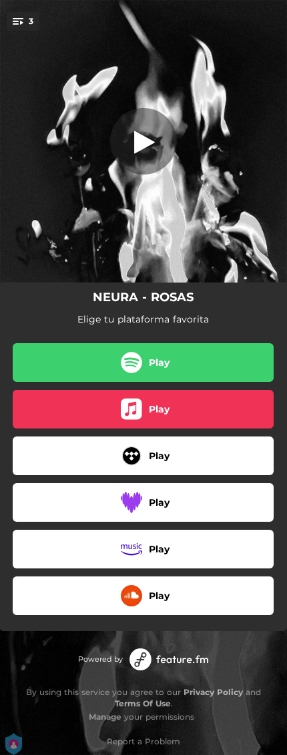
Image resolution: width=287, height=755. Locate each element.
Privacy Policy (213, 692)
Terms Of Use (143, 703)
